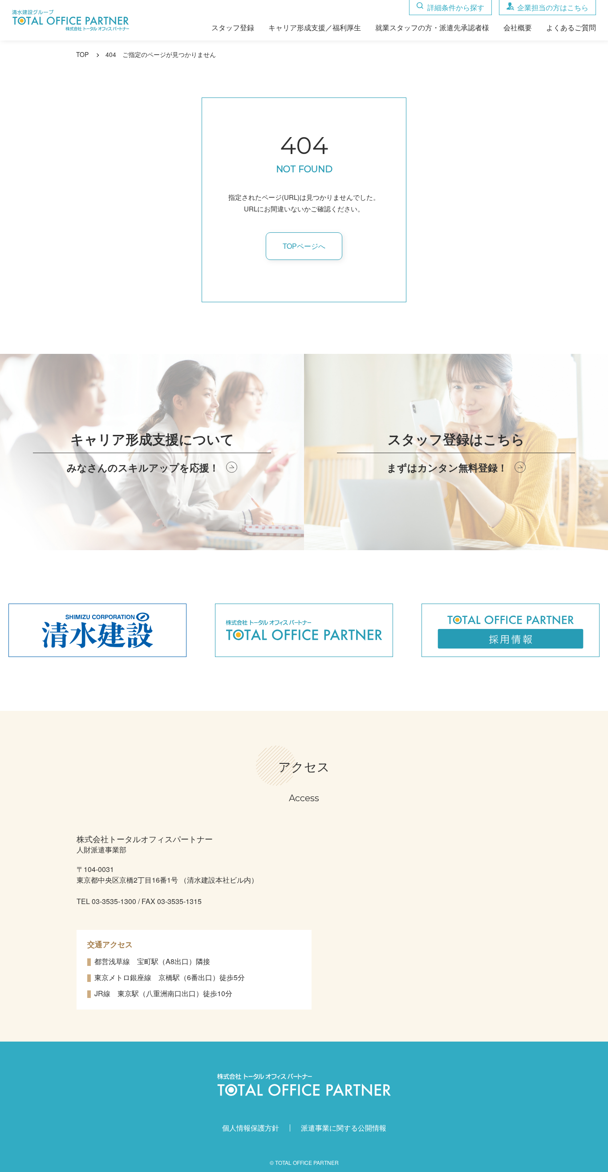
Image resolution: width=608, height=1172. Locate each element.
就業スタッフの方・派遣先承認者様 (432, 28)
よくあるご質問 (571, 28)
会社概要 (517, 28)
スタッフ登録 (232, 28)
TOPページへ (304, 246)
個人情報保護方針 (250, 1128)
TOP (82, 54)
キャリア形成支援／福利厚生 (314, 28)
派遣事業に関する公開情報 (343, 1128)
